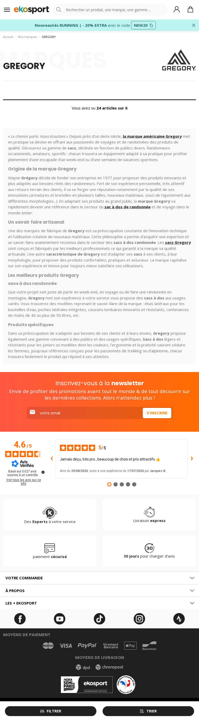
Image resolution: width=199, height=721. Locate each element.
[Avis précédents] (51, 459)
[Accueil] (31, 10)
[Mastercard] (48, 645)
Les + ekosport (21, 603)
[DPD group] (83, 667)
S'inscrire (157, 412)
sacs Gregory (178, 242)
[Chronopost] (109, 667)
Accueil (8, 37)
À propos (15, 590)
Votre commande (24, 577)
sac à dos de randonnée (127, 206)
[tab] (99, 578)
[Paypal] (87, 646)
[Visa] (65, 646)
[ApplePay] (130, 646)
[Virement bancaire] (110, 646)
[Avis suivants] (191, 459)
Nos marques (27, 37)
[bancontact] (149, 645)
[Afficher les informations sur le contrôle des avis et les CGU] (43, 472)
